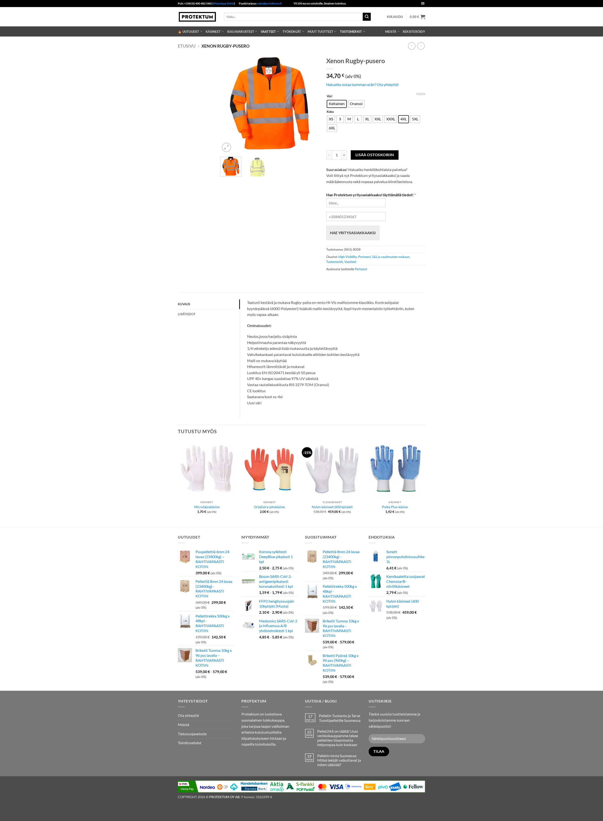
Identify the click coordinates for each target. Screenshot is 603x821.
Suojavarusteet (240, 31)
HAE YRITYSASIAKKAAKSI (353, 232)
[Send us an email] (422, 3)
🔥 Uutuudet (188, 31)
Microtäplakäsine (207, 507)
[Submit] (367, 17)
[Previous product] (420, 45)
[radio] (336, 103)
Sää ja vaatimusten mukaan (390, 257)
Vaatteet (268, 31)
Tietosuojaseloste (192, 733)
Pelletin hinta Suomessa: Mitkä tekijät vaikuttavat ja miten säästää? (339, 760)
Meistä (390, 31)
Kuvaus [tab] (184, 304)
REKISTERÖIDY (414, 31)
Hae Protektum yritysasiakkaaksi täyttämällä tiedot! (371, 194)
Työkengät (291, 31)
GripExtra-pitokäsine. (269, 507)
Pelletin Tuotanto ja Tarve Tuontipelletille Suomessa (339, 717)
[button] (395, 16)
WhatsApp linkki (223, 3)
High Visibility (347, 257)
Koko (330, 112)
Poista (420, 93)
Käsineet (213, 31)
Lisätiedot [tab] (187, 314)
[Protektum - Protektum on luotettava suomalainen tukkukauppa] (197, 17)
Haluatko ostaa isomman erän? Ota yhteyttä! (362, 84)
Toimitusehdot (189, 742)
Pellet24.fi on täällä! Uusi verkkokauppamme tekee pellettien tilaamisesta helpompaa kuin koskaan (337, 738)
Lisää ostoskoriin (374, 155)
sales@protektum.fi (269, 3)
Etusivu (187, 46)
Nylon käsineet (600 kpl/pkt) (332, 507)
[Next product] (411, 45)
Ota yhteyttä (188, 715)
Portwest (364, 257)
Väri (329, 96)
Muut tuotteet (320, 31)
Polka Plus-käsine (395, 507)
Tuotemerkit (351, 31)
